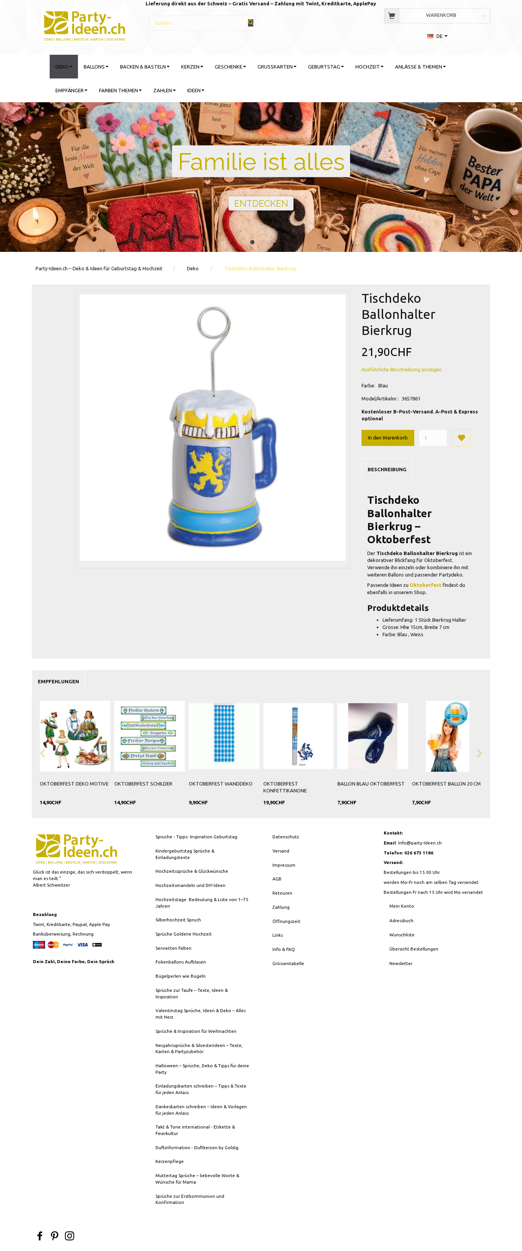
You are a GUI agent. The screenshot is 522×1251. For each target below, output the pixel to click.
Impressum (283, 864)
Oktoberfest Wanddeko (221, 783)
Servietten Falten (173, 948)
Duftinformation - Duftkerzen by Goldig (197, 1147)
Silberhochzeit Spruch (178, 919)
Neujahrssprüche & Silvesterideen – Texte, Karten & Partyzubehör (199, 1048)
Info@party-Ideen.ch (420, 842)
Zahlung (281, 907)
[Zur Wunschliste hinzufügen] (461, 438)
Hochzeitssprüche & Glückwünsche (192, 871)
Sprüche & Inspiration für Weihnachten (196, 1031)
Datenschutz (285, 836)
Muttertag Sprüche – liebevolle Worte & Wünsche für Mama (197, 1178)
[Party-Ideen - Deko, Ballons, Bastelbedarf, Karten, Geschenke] (84, 24)
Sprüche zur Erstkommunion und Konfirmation (190, 1199)
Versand (280, 850)
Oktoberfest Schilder (143, 783)
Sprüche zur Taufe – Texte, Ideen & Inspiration (192, 993)
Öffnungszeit (286, 921)
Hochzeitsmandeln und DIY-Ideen (190, 885)
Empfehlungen (58, 681)
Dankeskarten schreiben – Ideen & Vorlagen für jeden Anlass (201, 1109)
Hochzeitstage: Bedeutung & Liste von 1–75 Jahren (202, 902)
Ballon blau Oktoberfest (371, 783)
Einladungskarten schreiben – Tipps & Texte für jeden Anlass (201, 1089)
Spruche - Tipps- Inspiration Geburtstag (196, 836)
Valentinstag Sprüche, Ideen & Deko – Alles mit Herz (201, 1013)
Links (277, 935)
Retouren (282, 892)
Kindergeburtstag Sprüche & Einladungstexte (185, 854)
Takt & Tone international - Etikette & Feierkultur (195, 1130)
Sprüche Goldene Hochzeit (184, 933)
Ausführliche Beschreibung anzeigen (402, 369)
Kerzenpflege (170, 1161)
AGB (277, 878)
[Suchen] (250, 22)
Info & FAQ (283, 949)
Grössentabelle (288, 963)
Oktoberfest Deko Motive (74, 783)
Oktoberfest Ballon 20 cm (446, 783)
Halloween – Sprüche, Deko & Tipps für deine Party (202, 1069)
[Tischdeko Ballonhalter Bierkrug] (212, 427)
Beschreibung (387, 469)
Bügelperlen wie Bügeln (181, 975)
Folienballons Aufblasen (181, 961)
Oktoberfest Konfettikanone (285, 787)
